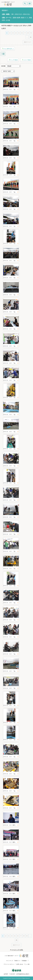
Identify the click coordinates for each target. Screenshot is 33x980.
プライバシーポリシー (9, 964)
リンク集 (27, 964)
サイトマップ (9, 960)
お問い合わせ (19, 964)
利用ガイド (17, 960)
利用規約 (24, 960)
